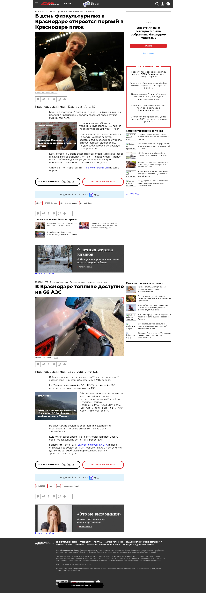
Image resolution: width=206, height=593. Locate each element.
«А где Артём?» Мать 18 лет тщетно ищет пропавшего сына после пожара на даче (153, 183)
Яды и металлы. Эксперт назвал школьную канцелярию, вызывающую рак (152, 289)
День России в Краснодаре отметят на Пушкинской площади (62, 233)
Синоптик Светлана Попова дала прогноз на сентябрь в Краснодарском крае (148, 108)
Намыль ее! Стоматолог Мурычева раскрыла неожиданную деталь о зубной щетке (153, 173)
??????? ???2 (132, 194)
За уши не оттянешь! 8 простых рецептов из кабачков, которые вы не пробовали (154, 298)
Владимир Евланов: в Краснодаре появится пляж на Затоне (62, 224)
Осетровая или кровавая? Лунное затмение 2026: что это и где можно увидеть (148, 119)
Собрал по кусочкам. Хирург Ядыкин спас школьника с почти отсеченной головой (154, 146)
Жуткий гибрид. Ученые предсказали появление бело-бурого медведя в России (154, 317)
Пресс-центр (85, 542)
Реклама (98, 542)
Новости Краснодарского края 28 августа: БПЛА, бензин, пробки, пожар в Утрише (148, 74)
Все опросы (148, 53)
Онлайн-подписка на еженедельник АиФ (144, 542)
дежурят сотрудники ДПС (93, 444)
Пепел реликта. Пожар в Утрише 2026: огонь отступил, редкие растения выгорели (148, 96)
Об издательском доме (66, 542)
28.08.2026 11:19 (41, 282)
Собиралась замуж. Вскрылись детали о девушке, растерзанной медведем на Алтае (152, 326)
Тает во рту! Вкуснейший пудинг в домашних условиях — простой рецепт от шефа (153, 164)
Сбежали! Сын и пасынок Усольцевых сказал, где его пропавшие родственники (154, 335)
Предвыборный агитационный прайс (103, 545)
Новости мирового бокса (46, 93)
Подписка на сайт (64, 545)
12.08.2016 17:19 (41, 11)
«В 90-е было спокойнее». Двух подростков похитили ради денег (153, 154)
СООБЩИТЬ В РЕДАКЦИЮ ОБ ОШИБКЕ (138, 545)
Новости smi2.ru (44, 273)
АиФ (56, 358)
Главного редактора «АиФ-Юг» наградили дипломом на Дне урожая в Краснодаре (105, 225)
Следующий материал (81, 585)
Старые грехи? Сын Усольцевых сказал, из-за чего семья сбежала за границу (153, 136)
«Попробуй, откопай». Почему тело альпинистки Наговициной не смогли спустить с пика (153, 307)
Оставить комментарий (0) (103, 182)
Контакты (79, 545)
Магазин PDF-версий (114, 542)
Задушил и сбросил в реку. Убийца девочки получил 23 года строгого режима (148, 85)
